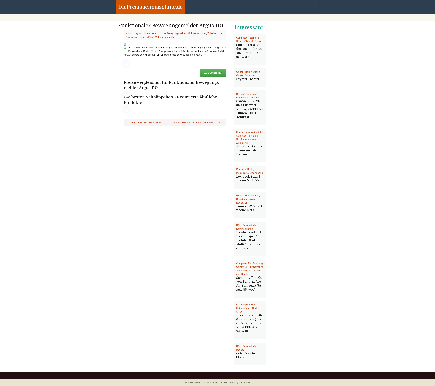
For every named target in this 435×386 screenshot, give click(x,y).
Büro (238, 225)
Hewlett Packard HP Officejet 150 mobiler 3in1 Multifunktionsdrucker (248, 240)
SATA (239, 311)
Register (240, 349)
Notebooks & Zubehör (248, 97)
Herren (240, 132)
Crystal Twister (248, 79)
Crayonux (244, 382)
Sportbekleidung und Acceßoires (247, 140)
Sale (238, 135)
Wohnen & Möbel (197, 33)
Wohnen (159, 37)
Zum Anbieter (213, 72)
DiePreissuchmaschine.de (150, 7)
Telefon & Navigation (247, 200)
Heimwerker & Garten (247, 308)
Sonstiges (250, 75)
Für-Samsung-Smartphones (250, 268)
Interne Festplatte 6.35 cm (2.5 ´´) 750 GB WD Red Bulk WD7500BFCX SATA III (249, 323)
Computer (241, 37)
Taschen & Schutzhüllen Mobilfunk (248, 39)
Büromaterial (249, 225)
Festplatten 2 (248, 304)
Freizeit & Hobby (245, 169)
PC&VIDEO (242, 172)
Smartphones (252, 195)
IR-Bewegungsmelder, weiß (144, 122)
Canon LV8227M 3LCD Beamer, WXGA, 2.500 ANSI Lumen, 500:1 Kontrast (250, 109)
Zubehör (212, 33)
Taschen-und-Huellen (249, 272)
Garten (240, 71)
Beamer (240, 94)
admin (128, 33)
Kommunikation (244, 228)
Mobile (239, 195)
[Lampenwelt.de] (125, 44)
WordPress (213, 382)
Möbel (150, 37)
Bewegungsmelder (176, 33)
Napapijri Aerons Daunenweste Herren (249, 150)
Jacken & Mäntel (254, 132)
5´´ (237, 304)
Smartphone (256, 172)
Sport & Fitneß (250, 135)
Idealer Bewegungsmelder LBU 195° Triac (198, 122)
